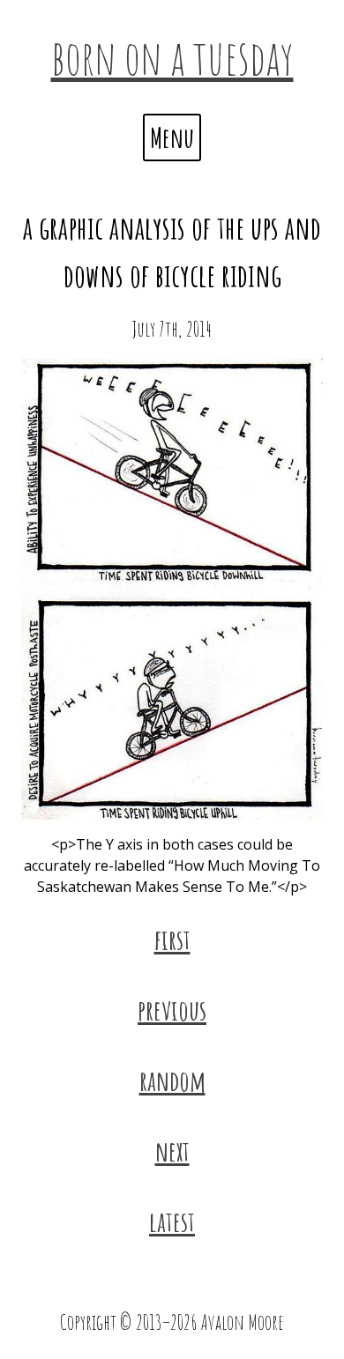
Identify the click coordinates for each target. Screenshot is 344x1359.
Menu (172, 137)
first (172, 939)
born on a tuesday (172, 56)
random (172, 1080)
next (172, 1150)
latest (172, 1221)
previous (172, 1009)
